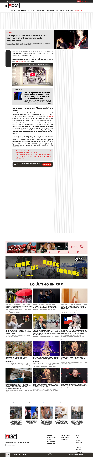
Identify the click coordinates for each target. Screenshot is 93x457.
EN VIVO (8, 1)
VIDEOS (12, 1)
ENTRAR (78, 1)
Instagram (79, 440)
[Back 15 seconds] (46, 454)
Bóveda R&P (78, 10)
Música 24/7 (31, 10)
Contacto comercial (11, 445)
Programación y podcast (77, 454)
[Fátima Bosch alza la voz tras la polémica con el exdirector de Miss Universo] (31, 413)
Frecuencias (65, 437)
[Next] (56, 454)
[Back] (43, 454)
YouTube (78, 447)
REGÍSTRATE (84, 1)
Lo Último (12, 10)
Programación (21, 10)
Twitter (78, 445)
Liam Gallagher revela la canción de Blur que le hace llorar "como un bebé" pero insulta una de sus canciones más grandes (33, 156)
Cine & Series (60, 10)
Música (49, 435)
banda (51, 116)
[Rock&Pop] (14, 6)
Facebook (79, 442)
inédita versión (20, 61)
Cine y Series (51, 443)
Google (78, 435)
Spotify (78, 450)
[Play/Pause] (49, 454)
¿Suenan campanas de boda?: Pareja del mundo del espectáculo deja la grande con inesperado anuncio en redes (46, 422)
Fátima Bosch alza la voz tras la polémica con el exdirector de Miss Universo (31, 422)
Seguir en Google (47, 164)
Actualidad (50, 10)
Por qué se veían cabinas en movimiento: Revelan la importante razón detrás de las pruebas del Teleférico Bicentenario (16, 422)
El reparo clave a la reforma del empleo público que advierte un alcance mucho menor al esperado (61, 422)
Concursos (69, 10)
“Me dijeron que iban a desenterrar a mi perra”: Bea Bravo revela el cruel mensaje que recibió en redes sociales (77, 422)
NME (24, 147)
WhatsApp (79, 452)
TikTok (78, 437)
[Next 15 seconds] (53, 454)
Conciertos (40, 10)
